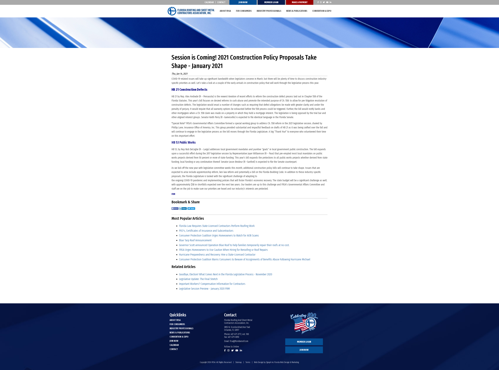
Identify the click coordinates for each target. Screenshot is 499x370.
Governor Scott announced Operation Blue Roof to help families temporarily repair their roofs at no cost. (234, 245)
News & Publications (296, 10)
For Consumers (244, 10)
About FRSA (225, 10)
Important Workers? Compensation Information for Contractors (212, 284)
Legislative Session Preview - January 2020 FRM (204, 288)
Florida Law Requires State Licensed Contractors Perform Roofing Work (217, 226)
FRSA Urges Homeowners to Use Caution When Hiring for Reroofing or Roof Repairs (223, 250)
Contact (221, 2)
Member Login (271, 2)
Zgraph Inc (270, 362)
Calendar (209, 2)
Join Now (243, 2)
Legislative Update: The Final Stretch (198, 279)
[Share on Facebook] (175, 210)
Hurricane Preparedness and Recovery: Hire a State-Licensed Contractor (217, 254)
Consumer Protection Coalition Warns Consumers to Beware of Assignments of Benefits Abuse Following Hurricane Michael (244, 259)
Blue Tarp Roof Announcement (195, 240)
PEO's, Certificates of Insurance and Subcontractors (206, 230)
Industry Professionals (269, 10)
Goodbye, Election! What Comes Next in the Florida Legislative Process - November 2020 (225, 274)
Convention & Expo (321, 10)
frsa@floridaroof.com (239, 341)
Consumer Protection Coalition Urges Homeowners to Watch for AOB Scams (219, 235)
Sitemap (238, 362)
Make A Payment (299, 2)
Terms (247, 362)
